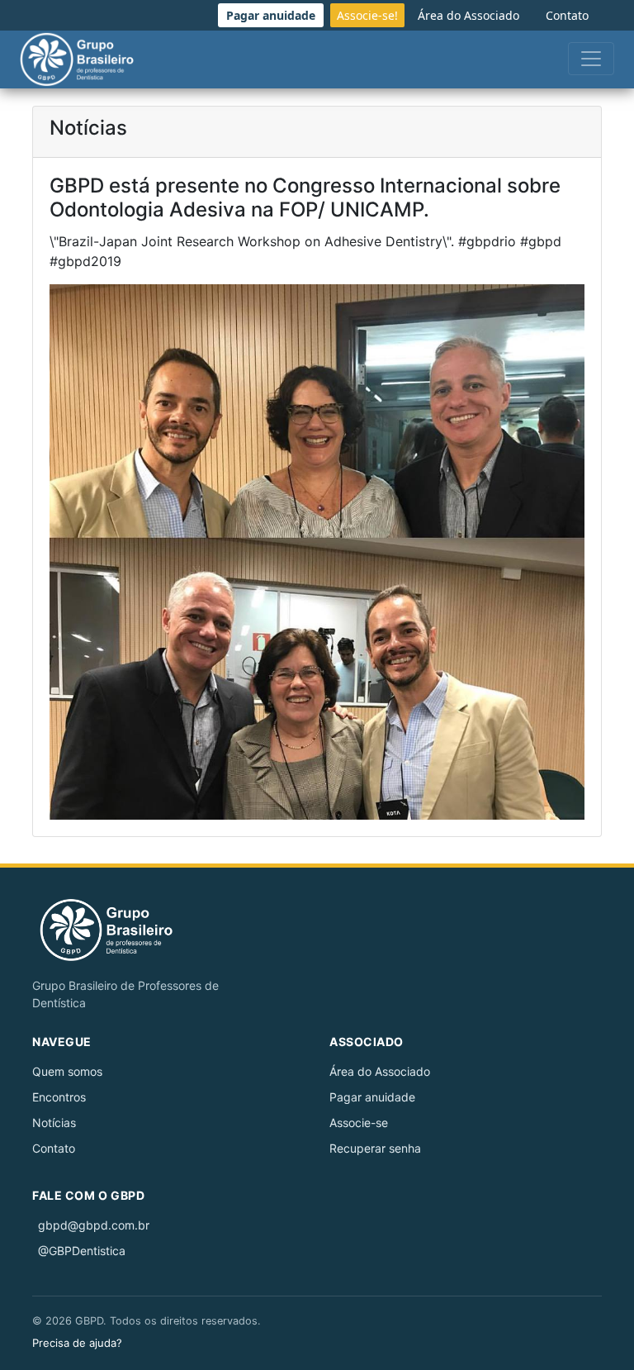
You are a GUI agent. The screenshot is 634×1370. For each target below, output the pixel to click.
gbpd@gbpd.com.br (93, 1225)
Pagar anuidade (372, 1097)
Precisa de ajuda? (77, 1342)
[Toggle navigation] (591, 58)
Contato (53, 1148)
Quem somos (67, 1071)
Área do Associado (379, 1071)
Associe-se (358, 1123)
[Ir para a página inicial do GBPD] (116, 929)
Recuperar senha (375, 1148)
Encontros (59, 1097)
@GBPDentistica (81, 1251)
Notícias (54, 1123)
